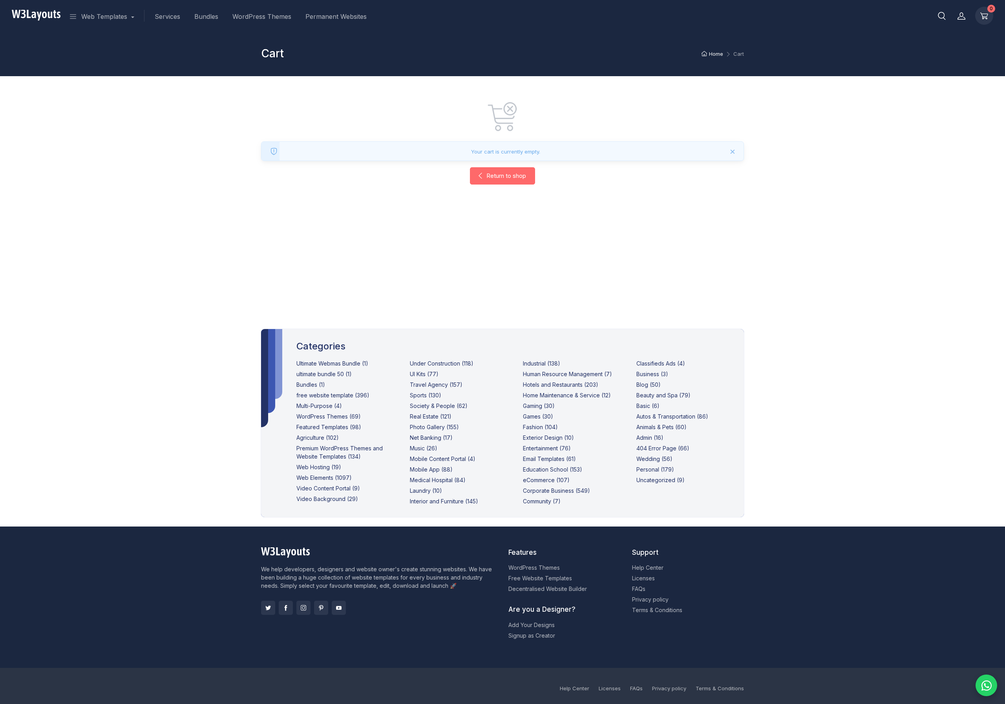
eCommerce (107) (546, 480)
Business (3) (652, 374)
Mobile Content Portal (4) (442, 458)
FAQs (638, 588)
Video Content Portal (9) (328, 488)
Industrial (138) (541, 363)
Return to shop (505, 175)
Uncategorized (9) (660, 480)
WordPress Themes (261, 16)
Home (716, 54)
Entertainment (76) (547, 448)
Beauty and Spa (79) (663, 395)
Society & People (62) (439, 405)
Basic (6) (648, 405)
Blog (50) (648, 384)
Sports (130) (425, 395)
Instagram (303, 608)
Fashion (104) (540, 427)
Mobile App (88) (431, 469)
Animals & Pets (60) (661, 427)
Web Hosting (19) (318, 467)
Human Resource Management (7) (567, 374)
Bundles (206, 16)
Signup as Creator (531, 635)
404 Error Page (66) (662, 448)
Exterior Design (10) (548, 437)
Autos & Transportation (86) (672, 416)
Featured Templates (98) (328, 427)
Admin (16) (649, 437)
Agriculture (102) (317, 437)
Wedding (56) (654, 458)
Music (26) (423, 448)
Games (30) (538, 416)
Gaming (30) (539, 405)
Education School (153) (552, 469)
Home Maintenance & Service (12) (567, 395)
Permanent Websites (336, 16)
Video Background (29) (327, 499)
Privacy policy (650, 599)
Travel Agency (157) (436, 384)
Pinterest (321, 608)
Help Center (647, 567)
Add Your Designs (531, 625)
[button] (942, 16)
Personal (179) (655, 469)
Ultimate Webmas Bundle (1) (332, 363)
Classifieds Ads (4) (660, 363)
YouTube (339, 608)
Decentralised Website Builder (547, 588)
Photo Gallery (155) (434, 427)
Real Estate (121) (430, 416)
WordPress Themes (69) (328, 416)
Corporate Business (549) (556, 490)
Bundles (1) (310, 384)
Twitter (268, 608)
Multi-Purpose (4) (319, 405)
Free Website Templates (540, 578)
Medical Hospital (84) (438, 480)
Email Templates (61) (549, 458)
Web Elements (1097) (324, 477)
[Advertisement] (502, 265)
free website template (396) (332, 395)
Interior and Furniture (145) (444, 501)
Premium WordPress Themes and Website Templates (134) (339, 452)
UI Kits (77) (424, 374)
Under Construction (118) (441, 363)
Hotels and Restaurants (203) (560, 384)
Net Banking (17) (431, 437)
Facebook (286, 608)
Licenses (643, 578)
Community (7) (542, 501)
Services (167, 16)
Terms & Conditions (657, 610)
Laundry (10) (426, 490)
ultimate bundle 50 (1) (324, 374)
